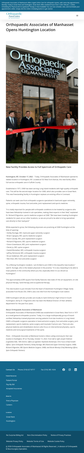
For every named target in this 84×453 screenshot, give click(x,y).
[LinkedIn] (75, 369)
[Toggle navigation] (77, 15)
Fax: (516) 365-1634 (48, 370)
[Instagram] (69, 369)
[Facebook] (63, 369)
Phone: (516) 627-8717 (26, 370)
